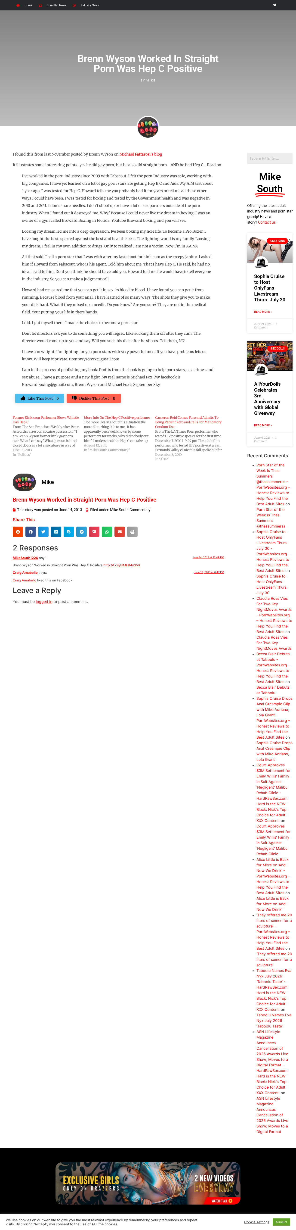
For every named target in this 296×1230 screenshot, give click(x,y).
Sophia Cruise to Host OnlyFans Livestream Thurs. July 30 (269, 288)
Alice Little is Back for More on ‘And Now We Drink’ (272, 904)
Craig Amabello (25, 572)
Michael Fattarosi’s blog (141, 154)
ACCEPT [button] (281, 1222)
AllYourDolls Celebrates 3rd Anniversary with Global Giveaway (267, 398)
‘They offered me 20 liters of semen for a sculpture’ (274, 959)
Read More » (263, 311)
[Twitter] (274, 5)
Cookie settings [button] (256, 1222)
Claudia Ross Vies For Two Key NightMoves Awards (274, 643)
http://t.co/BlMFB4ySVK (121, 565)
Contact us (267, 222)
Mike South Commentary (130, 510)
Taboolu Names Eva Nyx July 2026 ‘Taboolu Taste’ (273, 1020)
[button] (18, 532)
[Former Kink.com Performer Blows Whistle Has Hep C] (48, 436)
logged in (44, 601)
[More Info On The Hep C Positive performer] (119, 433)
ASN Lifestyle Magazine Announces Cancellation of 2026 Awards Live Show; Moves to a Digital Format (272, 1115)
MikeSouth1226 (25, 558)
